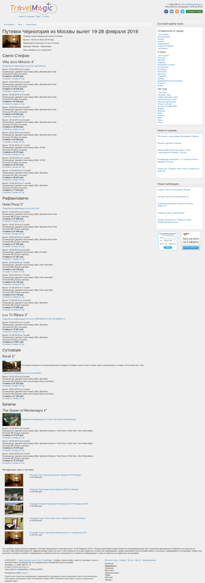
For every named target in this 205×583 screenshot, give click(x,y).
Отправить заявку (194, 11)
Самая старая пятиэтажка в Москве (174, 189)
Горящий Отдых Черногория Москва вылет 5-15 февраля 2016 (58, 532)
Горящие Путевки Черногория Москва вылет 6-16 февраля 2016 (59, 503)
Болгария (162, 69)
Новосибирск (163, 43)
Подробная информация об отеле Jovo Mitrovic (24, 65)
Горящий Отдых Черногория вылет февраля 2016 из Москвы (57, 518)
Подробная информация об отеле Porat (20, 208)
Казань (161, 38)
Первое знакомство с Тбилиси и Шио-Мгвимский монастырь (175, 220)
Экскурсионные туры (167, 99)
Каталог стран (111, 560)
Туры (38, 16)
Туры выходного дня (167, 101)
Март (160, 113)
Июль (160, 122)
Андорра (162, 62)
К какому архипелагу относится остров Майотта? (175, 204)
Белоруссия (163, 67)
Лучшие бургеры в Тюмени (170, 143)
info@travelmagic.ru (194, 4)
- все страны (163, 55)
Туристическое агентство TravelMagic (35, 560)
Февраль (161, 110)
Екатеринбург (164, 36)
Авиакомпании (149, 560)
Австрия (161, 59)
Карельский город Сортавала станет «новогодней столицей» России (174, 151)
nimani (25, 572)
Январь (161, 108)
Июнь (160, 120)
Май (159, 117)
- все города (163, 34)
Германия (162, 76)
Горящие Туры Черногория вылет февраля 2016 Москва (55, 474)
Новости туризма (26, 16)
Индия (161, 85)
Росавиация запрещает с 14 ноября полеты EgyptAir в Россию (178, 160)
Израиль (161, 83)
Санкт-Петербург (165, 45)
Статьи (45, 16)
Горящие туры (164, 94)
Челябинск (162, 48)
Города (122, 560)
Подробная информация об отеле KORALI (21, 373)
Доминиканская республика (170, 80)
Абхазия (161, 57)
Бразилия (162, 71)
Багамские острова (166, 64)
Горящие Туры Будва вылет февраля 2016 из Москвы (54, 489)
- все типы (162, 92)
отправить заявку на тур (13, 78)
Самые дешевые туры (168, 96)
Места (138, 560)
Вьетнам (161, 73)
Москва (161, 41)
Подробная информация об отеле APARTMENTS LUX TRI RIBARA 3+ (34, 318)
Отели (130, 560)
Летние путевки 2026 (167, 106)
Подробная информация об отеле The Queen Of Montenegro (48, 419)
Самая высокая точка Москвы (171, 212)
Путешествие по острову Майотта (173, 196)
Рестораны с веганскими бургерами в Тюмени (178, 136)
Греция (161, 78)
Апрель (161, 115)
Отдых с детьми (165, 103)
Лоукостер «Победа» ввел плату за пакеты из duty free (178, 169)
